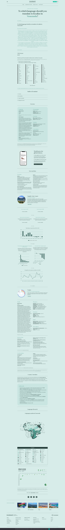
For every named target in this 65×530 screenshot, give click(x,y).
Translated (8, 522)
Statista (33, 243)
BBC (22, 334)
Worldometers (40, 143)
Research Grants (35, 4)
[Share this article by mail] (36, 497)
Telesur (34, 316)
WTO (27, 144)
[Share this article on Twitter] (28, 497)
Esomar (31, 144)
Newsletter (54, 1)
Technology (17, 523)
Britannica (27, 143)
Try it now (29, 296)
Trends (16, 524)
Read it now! (29, 204)
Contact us (8, 523)
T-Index (23, 4)
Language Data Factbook (28, 4)
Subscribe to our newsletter (38, 164)
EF (28, 143)
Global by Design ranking (27, 59)
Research (17, 522)
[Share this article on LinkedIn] (34, 497)
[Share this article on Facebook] (31, 497)
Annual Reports (41, 4)
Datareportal (33, 144)
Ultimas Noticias (35, 304)
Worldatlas (24, 143)
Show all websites (32, 85)
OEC (28, 144)
